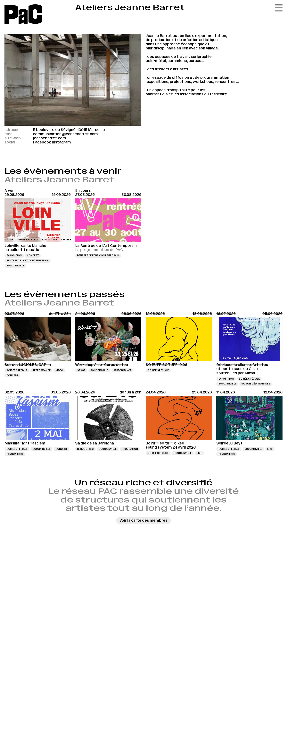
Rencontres (14, 454)
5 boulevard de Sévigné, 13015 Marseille (69, 130)
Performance (42, 370)
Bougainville (15, 265)
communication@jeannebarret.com (65, 134)
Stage (81, 370)
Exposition (14, 255)
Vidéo (59, 370)
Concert (33, 255)
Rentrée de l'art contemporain (27, 260)
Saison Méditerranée (255, 383)
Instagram (61, 142)
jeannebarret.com (49, 138)
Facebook (42, 142)
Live (199, 453)
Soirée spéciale (16, 370)
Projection (130, 449)
